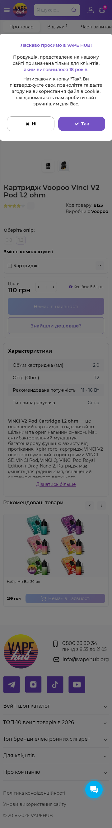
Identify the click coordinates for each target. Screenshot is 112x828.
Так (85, 124)
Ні (34, 124)
